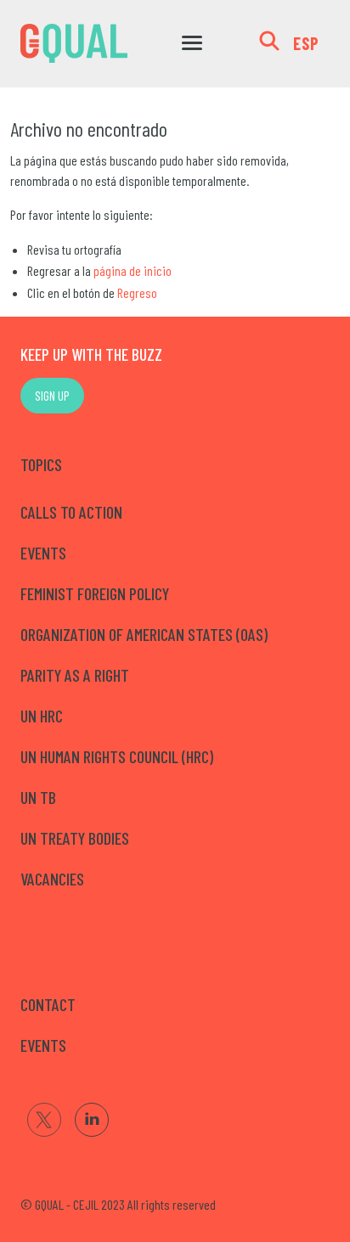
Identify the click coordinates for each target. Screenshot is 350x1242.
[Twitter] (44, 1119)
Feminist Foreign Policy (94, 593)
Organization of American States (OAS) (144, 634)
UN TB (38, 797)
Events (43, 552)
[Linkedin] (92, 1119)
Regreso (137, 292)
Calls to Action (71, 512)
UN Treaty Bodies (74, 838)
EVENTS (43, 1045)
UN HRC (41, 715)
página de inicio (132, 270)
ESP (306, 43)
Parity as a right (74, 675)
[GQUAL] (73, 44)
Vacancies (52, 878)
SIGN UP (52, 395)
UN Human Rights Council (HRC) (116, 756)
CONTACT (48, 1004)
